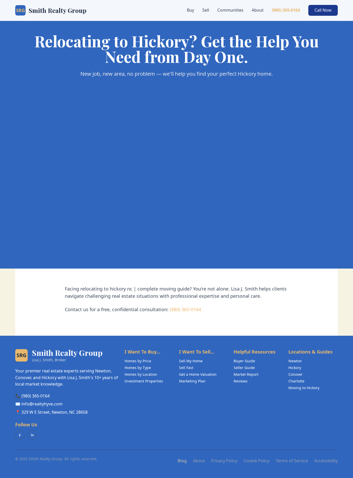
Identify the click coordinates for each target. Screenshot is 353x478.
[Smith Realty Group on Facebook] (20, 435)
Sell (205, 10)
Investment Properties (144, 381)
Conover (295, 374)
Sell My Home (191, 360)
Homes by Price (138, 360)
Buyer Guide (244, 360)
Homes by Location (141, 374)
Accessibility (326, 461)
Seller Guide (244, 367)
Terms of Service (292, 461)
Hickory (294, 367)
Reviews (241, 381)
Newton (295, 360)
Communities (230, 10)
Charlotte (296, 381)
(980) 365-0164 (286, 10)
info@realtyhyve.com (42, 404)
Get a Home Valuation (198, 374)
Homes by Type (138, 367)
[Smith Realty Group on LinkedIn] (32, 435)
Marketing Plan (192, 381)
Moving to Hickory (303, 387)
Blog (182, 461)
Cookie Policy (257, 461)
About (258, 10)
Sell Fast (186, 367)
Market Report (246, 374)
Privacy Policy (224, 461)
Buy (190, 10)
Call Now (323, 10)
